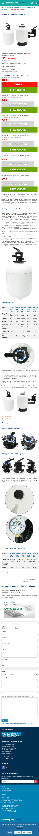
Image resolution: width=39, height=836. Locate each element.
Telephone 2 (5, 690)
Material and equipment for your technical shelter (20, 7)
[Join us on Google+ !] (7, 767)
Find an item (5, 793)
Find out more (19, 828)
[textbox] (20, 662)
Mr (17, 628)
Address (4, 649)
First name (4, 637)
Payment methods (6, 790)
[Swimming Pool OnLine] (3, 8)
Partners (4, 794)
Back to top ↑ (5, 816)
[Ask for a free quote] (20, 90)
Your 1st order (5, 788)
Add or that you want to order (17, 696)
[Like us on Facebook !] (3, 767)
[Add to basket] (20, 84)
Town (3, 665)
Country (4, 671)
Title (3, 626)
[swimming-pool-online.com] (15, 3)
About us (4, 787)
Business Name (6, 643)
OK (35, 781)
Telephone (4, 684)
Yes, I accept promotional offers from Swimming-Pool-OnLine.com (18, 723)
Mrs (4, 628)
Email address (5, 678)
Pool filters (4, 9)
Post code (4, 659)
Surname (4, 631)
